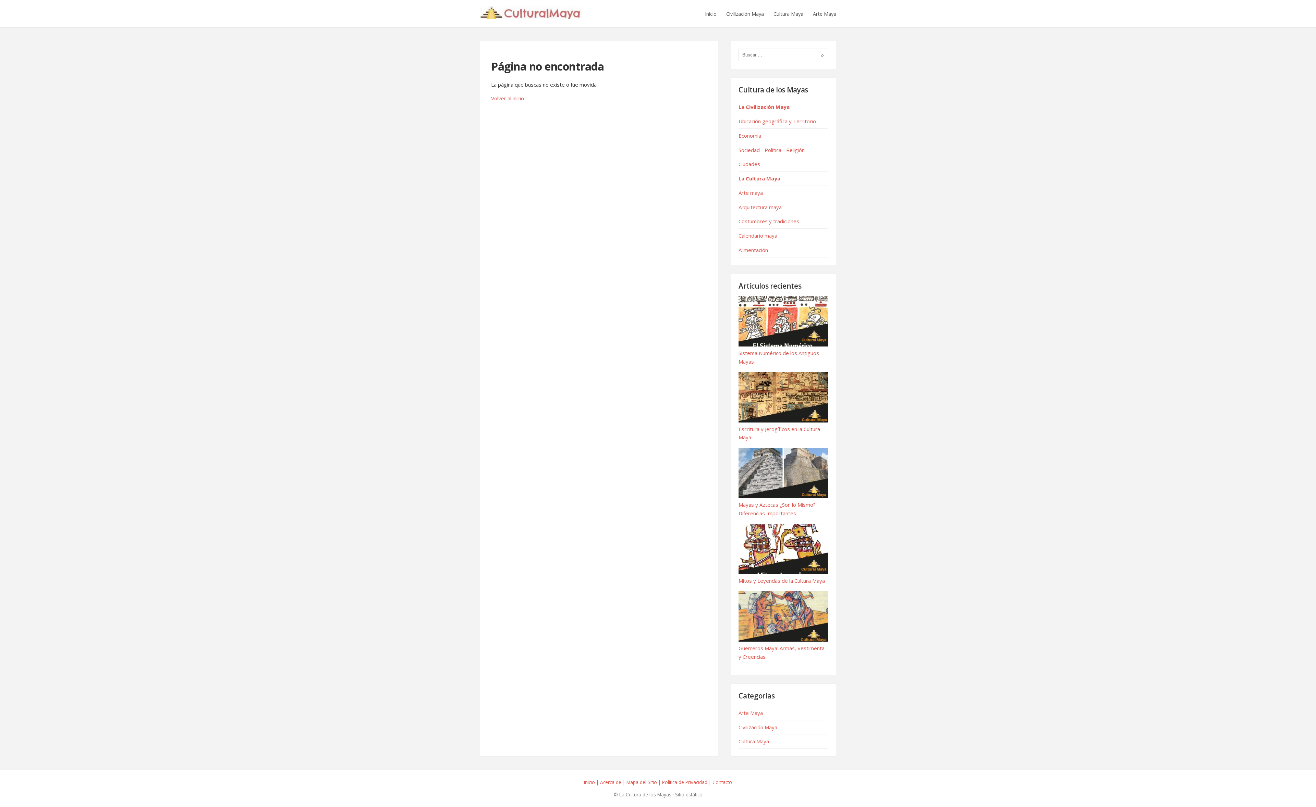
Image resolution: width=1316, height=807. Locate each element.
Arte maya (751, 192)
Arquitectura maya (760, 207)
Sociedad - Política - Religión (772, 150)
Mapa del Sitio (641, 782)
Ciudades (749, 164)
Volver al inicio (507, 98)
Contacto (722, 782)
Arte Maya (824, 14)
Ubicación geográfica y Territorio (777, 121)
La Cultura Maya (759, 178)
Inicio (711, 14)
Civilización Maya (745, 14)
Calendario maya (758, 235)
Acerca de (610, 782)
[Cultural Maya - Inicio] (531, 13)
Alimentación (753, 250)
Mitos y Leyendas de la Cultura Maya (782, 580)
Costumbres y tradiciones (769, 221)
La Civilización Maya (764, 106)
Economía (750, 135)
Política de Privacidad (684, 782)
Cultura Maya (788, 14)
